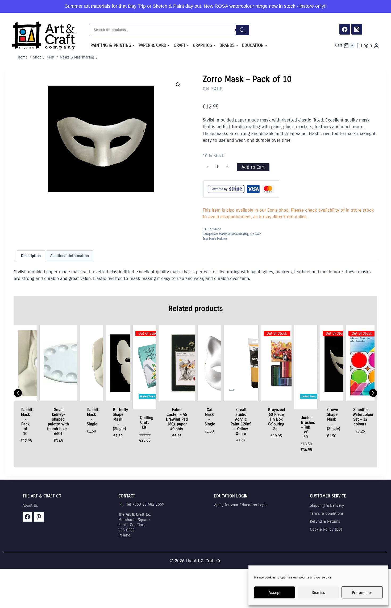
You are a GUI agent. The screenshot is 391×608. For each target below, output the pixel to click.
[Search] (242, 30)
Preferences (362, 592)
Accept (275, 592)
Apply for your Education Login (241, 504)
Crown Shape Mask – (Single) (333, 419)
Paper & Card (152, 45)
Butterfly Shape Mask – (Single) (120, 419)
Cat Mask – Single (210, 416)
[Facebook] (344, 29)
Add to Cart (253, 167)
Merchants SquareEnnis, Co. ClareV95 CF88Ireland (134, 525)
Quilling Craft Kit (146, 422)
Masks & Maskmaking (233, 234)
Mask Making (218, 239)
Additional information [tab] (69, 255)
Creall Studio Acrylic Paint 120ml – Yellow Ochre (241, 421)
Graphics (202, 45)
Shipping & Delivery (327, 505)
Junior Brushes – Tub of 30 (308, 427)
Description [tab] (31, 255)
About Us (30, 505)
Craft (179, 45)
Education (253, 45)
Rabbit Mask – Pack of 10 (26, 421)
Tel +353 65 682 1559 (145, 504)
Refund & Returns (325, 521)
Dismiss (318, 592)
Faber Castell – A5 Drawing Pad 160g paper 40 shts (177, 419)
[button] (178, 85)
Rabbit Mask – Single (92, 416)
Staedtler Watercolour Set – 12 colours (363, 416)
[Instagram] (356, 29)
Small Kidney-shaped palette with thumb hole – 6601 (58, 421)
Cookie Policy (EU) (326, 529)
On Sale (213, 89)
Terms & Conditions (327, 513)
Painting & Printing (110, 45)
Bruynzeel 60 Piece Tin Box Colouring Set (276, 419)
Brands (227, 45)
